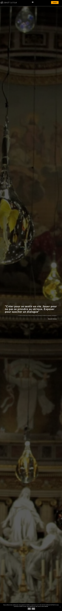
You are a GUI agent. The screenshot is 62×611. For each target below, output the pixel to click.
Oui (29, 608)
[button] (32, 2)
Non (33, 608)
